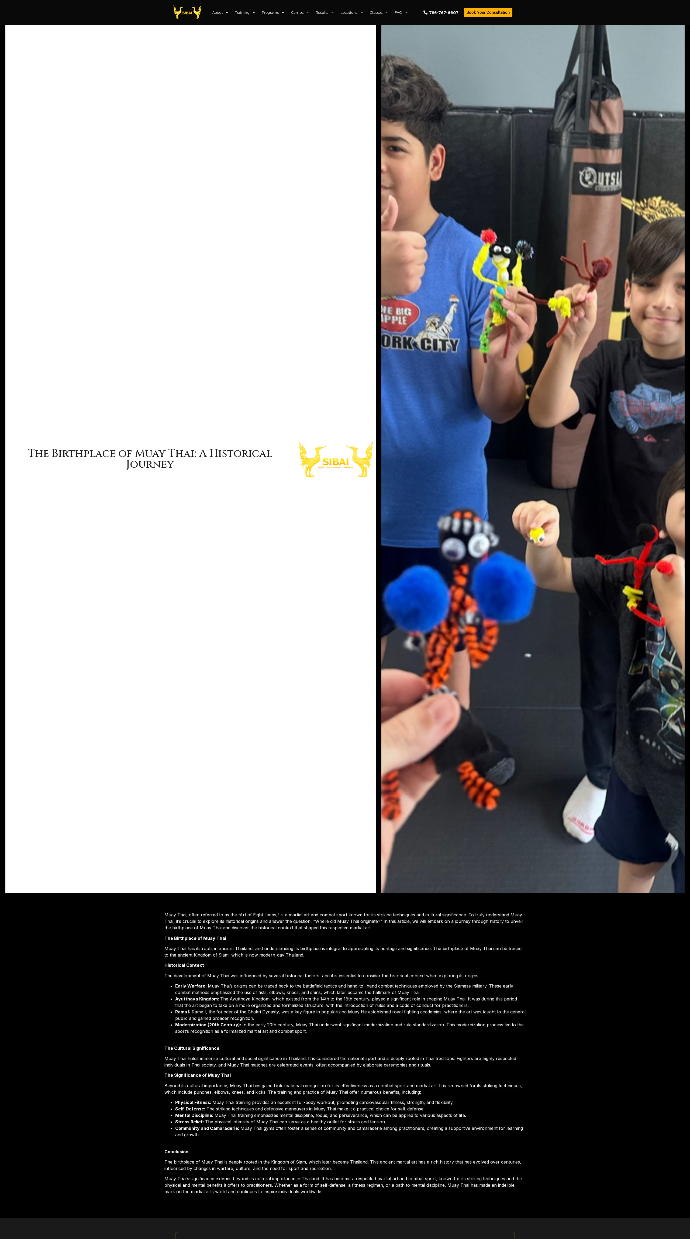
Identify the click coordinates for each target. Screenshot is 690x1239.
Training (242, 12)
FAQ (398, 12)
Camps (297, 12)
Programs (270, 12)
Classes (376, 12)
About (217, 12)
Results (322, 12)
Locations (348, 12)
